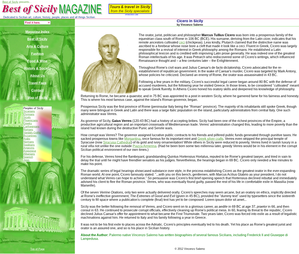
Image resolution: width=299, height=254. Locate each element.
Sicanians (29, 111)
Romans (28, 129)
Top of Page (37, 249)
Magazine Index (37, 32)
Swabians (29, 144)
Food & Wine (37, 61)
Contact (37, 90)
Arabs (26, 138)
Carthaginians (31, 126)
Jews (26, 160)
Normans (28, 141)
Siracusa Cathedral (117, 142)
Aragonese (29, 150)
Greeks (27, 123)
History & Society (37, 68)
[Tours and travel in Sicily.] (76, 14)
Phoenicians (30, 120)
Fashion (37, 53)
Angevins (28, 147)
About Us (37, 75)
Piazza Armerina (144, 146)
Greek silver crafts (210, 138)
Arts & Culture (37, 46)
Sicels (27, 117)
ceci (182, 42)
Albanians (29, 153)
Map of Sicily (37, 97)
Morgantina (132, 138)
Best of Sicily (10, 1)
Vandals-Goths (32, 132)
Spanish (28, 156)
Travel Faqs (37, 83)
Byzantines (30, 135)
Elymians (28, 114)
